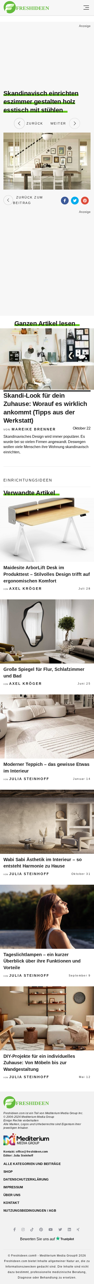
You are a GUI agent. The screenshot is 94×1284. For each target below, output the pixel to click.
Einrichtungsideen (27, 480)
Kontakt (11, 1203)
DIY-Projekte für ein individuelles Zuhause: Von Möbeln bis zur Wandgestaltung (39, 1063)
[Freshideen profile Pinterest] (41, 1230)
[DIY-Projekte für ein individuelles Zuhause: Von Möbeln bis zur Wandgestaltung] (47, 1018)
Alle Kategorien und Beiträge (32, 1164)
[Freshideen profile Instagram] (23, 1230)
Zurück (34, 123)
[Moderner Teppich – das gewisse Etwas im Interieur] (47, 726)
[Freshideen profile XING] (79, 1230)
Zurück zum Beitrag (28, 200)
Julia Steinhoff (29, 779)
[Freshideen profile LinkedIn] (70, 1230)
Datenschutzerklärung (26, 1179)
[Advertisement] (47, 56)
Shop (8, 1171)
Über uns (11, 1195)
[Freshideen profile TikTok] (32, 1230)
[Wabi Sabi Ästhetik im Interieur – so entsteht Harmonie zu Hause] (47, 822)
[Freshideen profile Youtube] (51, 1230)
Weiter (59, 123)
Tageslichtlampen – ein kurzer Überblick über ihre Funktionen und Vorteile (42, 961)
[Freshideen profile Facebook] (15, 1230)
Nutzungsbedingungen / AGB (29, 1210)
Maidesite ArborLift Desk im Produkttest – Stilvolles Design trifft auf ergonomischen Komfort (46, 574)
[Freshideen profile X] (60, 1230)
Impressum (13, 1187)
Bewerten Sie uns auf (38, 1239)
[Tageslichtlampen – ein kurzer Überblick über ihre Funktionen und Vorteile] (47, 917)
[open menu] (86, 8)
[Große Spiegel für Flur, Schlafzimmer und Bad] (47, 631)
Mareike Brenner (34, 429)
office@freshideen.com (32, 1151)
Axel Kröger (25, 588)
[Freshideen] (26, 7)
